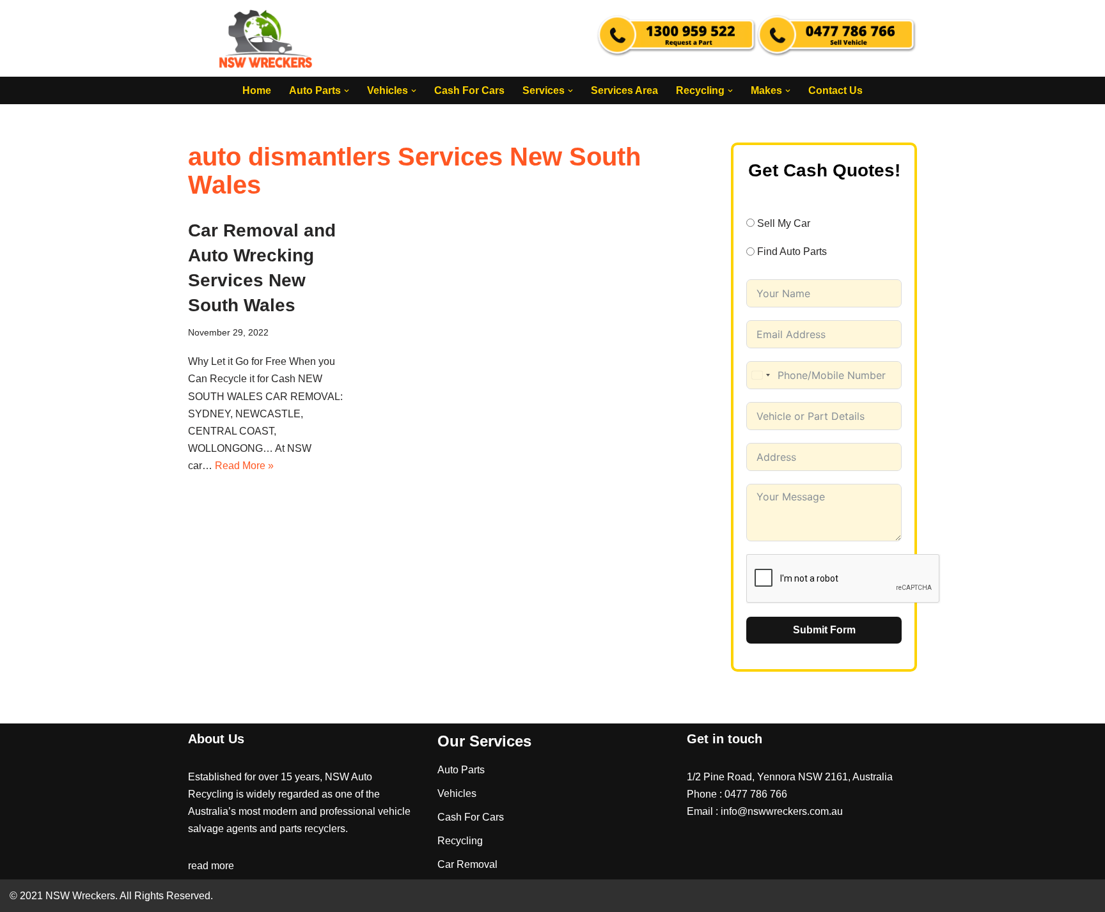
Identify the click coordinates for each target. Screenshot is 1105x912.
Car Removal (467, 864)
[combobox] (760, 375)
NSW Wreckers (79, 895)
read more (211, 865)
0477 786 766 (756, 794)
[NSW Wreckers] (266, 38)
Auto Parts (461, 769)
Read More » (244, 465)
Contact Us (835, 90)
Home (256, 90)
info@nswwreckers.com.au (782, 811)
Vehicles (456, 793)
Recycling (460, 840)
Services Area (624, 90)
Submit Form (824, 629)
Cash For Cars (469, 90)
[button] (346, 90)
